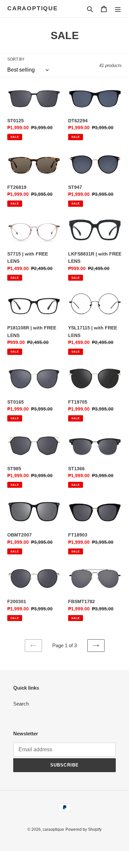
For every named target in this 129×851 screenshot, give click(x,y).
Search (21, 704)
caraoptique (32, 8)
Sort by (15, 59)
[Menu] (118, 9)
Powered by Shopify (83, 829)
